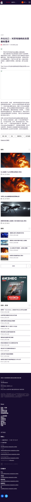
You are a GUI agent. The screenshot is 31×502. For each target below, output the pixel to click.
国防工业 (3, 424)
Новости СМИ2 (5, 140)
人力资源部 (4, 416)
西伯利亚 (3, 479)
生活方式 (3, 420)
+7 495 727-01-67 (13, 440)
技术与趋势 (4, 411)
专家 (2, 425)
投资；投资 (4, 407)
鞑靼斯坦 (3, 483)
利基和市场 (4, 410)
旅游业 (3, 421)
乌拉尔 (2, 475)
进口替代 (3, 422)
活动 (2, 409)
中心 (2, 472)
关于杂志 (3, 432)
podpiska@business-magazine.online (10, 454)
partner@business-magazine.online (10, 458)
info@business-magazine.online (9, 446)
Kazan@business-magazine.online (9, 484)
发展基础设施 (4, 413)
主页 (2, 35)
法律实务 (3, 418)
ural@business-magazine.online (9, 477)
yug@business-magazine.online (9, 488)
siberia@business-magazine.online (10, 481)
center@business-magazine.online (9, 473)
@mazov (12, 460)
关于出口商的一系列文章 (17, 52)
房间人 (3, 417)
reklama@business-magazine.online (10, 450)
